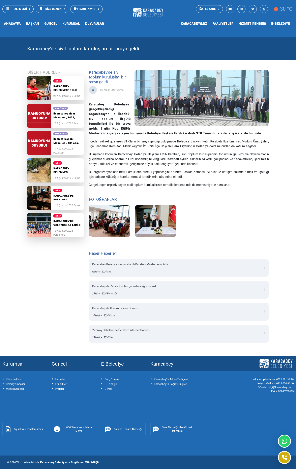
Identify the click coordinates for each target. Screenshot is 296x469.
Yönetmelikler (14, 379)
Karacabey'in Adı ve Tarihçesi (171, 379)
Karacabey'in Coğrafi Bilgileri (170, 384)
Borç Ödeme (112, 379)
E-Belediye (111, 384)
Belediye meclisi (15, 384)
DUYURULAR (94, 24)
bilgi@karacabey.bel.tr (276, 387)
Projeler (59, 388)
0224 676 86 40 (275, 383)
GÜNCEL (50, 24)
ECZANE (210, 8)
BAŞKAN (32, 24)
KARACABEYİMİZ (194, 24)
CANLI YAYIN (87, 8)
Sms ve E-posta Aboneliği (128, 429)
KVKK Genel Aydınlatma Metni (79, 429)
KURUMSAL (71, 24)
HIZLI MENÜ (19, 8)
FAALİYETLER (222, 24)
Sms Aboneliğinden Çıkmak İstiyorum (177, 429)
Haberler (60, 379)
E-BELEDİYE (280, 24)
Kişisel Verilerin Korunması (28, 429)
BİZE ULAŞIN (53, 8)
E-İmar (108, 388)
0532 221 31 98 (273, 379)
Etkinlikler (60, 384)
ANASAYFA (12, 24)
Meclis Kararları (15, 388)
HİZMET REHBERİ (252, 24)
